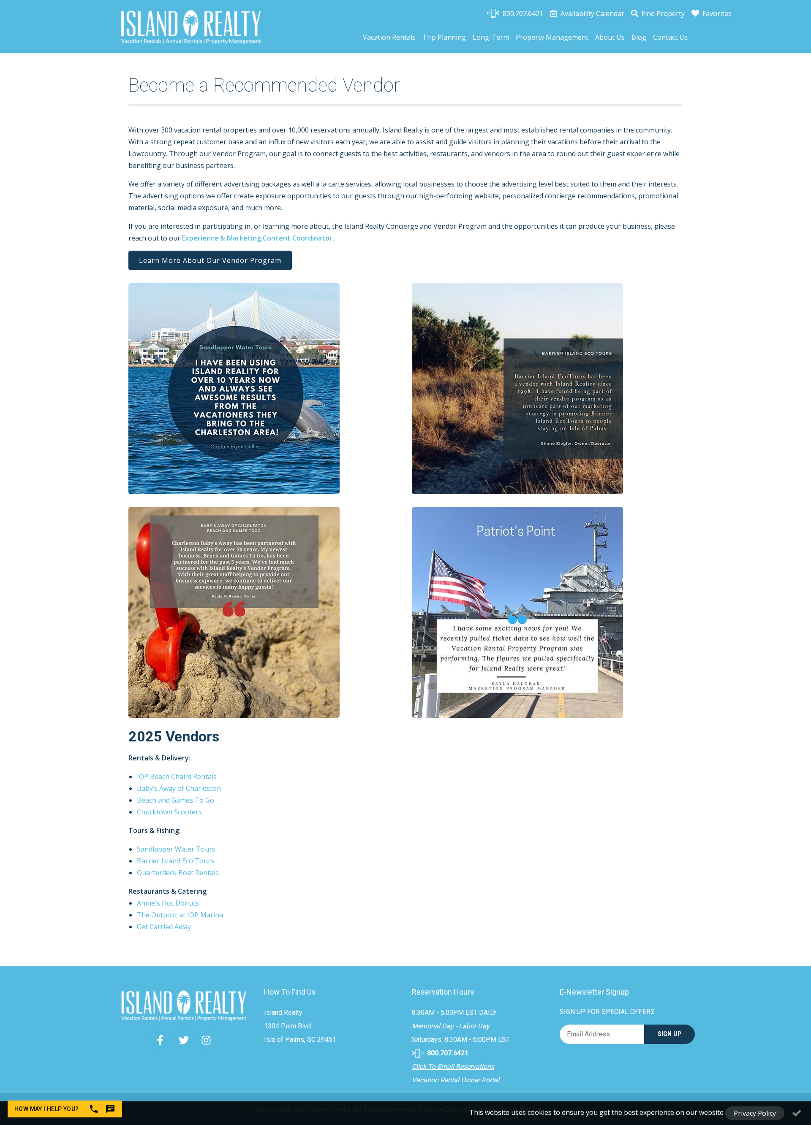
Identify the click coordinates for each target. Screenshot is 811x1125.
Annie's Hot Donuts (168, 903)
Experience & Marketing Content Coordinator (257, 238)
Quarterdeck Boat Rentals (178, 872)
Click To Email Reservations (453, 1067)
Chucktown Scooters (169, 812)
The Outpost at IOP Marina (180, 914)
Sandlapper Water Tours (176, 849)
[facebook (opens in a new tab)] (161, 1040)
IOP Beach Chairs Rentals (177, 776)
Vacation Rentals (389, 37)
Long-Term (491, 37)
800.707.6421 (446, 1053)
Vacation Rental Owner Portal (455, 1080)
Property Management (552, 37)
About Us (610, 37)
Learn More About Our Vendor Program (210, 260)
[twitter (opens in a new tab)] (184, 1040)
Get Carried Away (164, 926)
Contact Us (670, 37)
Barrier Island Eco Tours (175, 860)
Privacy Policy (755, 1113)
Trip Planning (444, 37)
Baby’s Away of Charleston (179, 788)
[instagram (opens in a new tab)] (206, 1040)
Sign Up (670, 1034)
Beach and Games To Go (175, 800)
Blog (638, 37)
